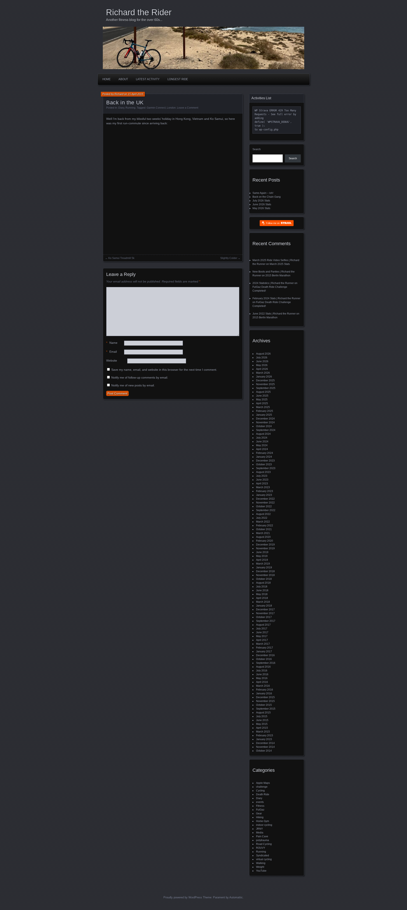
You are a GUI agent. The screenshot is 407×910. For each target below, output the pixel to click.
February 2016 (264, 689)
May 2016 (262, 678)
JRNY (259, 828)
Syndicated (262, 855)
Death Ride (262, 794)
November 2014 (265, 746)
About (123, 79)
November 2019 (265, 548)
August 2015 (263, 712)
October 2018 (264, 578)
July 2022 (261, 517)
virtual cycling (264, 859)
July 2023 (261, 475)
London (171, 107)
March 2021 (263, 533)
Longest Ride (177, 79)
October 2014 (264, 750)
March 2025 (263, 407)
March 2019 (263, 563)
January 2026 (264, 376)
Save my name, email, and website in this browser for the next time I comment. (164, 369)
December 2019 (265, 544)
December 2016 (265, 655)
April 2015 (262, 727)
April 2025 (262, 403)
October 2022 (264, 506)
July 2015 (261, 716)
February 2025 (264, 411)
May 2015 (262, 724)
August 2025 (263, 391)
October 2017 (264, 617)
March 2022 (263, 521)
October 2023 (264, 464)
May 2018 (262, 594)
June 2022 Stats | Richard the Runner (274, 313)
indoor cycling (264, 824)
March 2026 (263, 372)
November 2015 (265, 701)
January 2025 (264, 414)
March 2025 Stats (280, 264)
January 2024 (264, 456)
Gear (259, 813)
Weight (260, 866)
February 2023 (264, 491)
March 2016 (263, 685)
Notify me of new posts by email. (133, 385)
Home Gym (262, 821)
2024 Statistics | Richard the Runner (273, 283)
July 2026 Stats (261, 200)
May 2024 (262, 445)
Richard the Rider (138, 12)
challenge (262, 786)
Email (111, 351)
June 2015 (262, 720)
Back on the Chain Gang (266, 196)
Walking (260, 863)
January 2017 (264, 651)
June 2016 (262, 674)
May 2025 (262, 399)
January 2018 (264, 605)
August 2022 (263, 514)
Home (106, 79)
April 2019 (262, 559)
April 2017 (262, 640)
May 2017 (262, 636)
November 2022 (265, 502)
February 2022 (264, 525)
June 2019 (262, 552)
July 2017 (261, 628)
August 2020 (263, 536)
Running (130, 107)
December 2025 (265, 380)
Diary (121, 107)
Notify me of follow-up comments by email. (139, 377)
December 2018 (265, 571)
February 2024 (264, 453)
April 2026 (262, 369)
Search (256, 149)
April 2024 (262, 449)
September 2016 (265, 662)
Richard (119, 94)
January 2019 (264, 567)
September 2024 (265, 430)
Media (259, 832)
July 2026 (261, 357)
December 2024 (265, 418)
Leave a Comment (187, 107)
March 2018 (263, 601)
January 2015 (264, 739)
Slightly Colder (228, 258)
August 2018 (263, 582)
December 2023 (265, 460)
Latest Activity (148, 79)
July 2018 (261, 586)
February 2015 (264, 735)
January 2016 (264, 693)
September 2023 (265, 468)
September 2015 (265, 708)
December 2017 (265, 609)
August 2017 (263, 624)
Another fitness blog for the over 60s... (134, 20)
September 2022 (265, 510)
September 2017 (265, 620)
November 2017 (265, 613)
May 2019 (262, 556)
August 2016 (263, 666)
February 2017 (264, 647)
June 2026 (262, 361)
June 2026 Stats (261, 204)
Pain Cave (262, 836)
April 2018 (262, 598)
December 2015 (265, 697)
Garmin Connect (156, 107)
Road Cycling (264, 844)
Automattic (236, 897)
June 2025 (262, 395)
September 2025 (265, 388)
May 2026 (262, 365)
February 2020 (264, 540)
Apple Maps (263, 782)
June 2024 (262, 441)
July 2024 (261, 437)
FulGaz (260, 809)
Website (111, 360)
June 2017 (262, 632)
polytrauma (262, 840)
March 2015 (263, 731)
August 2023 (263, 472)
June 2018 (262, 590)
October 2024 (264, 426)
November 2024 (265, 422)
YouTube (261, 870)
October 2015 (264, 704)
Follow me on (273, 223)
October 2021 (264, 529)
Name (111, 342)
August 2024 (263, 433)
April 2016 (262, 682)
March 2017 (263, 643)
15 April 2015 (135, 94)
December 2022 (265, 498)
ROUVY (260, 847)
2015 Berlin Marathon (277, 275)
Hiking (259, 817)
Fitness (260, 805)
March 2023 (263, 487)
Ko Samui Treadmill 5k (121, 258)
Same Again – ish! (262, 193)
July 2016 (261, 670)
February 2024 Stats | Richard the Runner (276, 298)
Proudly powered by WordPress (182, 897)
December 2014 (265, 743)
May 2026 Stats (261, 208)
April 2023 (262, 483)
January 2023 (264, 494)
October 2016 (264, 659)
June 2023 (262, 479)
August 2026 (263, 353)
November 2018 (265, 575)
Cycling (260, 790)
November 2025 (265, 384)
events (260, 802)
